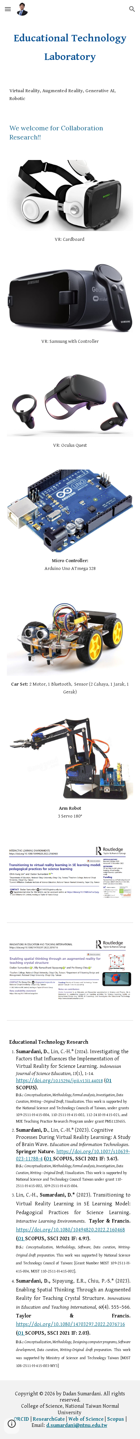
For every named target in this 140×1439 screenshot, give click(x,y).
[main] (70, 47)
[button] (8, 9)
